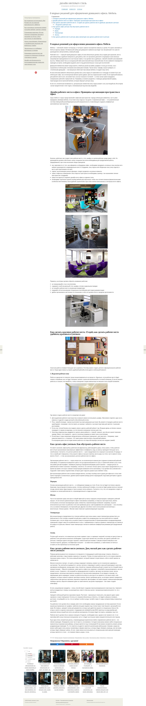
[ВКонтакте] (57, 644)
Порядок (57, 29)
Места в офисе (86, 637)
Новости (72, 9)
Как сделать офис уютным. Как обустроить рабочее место (71, 27)
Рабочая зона (110, 637)
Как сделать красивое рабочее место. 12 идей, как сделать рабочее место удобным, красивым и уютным (86, 23)
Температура (59, 33)
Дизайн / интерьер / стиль (72, 3)
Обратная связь (90, 700)
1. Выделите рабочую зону (63, 25)
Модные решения (59, 637)
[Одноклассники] (86, 644)
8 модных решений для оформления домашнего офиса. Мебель (73, 18)
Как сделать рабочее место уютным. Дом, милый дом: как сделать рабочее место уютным (81, 37)
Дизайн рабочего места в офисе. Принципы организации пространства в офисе (78, 21)
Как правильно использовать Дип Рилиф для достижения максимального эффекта (34, 22)
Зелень (57, 35)
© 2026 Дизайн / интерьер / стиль (32, 700)
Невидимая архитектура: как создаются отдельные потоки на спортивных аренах (34, 55)
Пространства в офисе (94, 637)
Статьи (79, 9)
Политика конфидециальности (62, 702)
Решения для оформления (68, 637)
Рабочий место (103, 637)
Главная (65, 9)
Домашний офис (78, 637)
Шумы (57, 31)
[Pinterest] (72, 644)
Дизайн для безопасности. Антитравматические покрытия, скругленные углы (34, 62)
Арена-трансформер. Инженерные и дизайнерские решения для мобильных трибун (35, 43)
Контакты (58, 700)
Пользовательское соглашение (66, 700)
